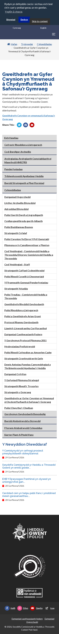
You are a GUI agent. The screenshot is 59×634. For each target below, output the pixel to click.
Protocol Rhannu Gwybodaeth (21, 322)
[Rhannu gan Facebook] (25, 125)
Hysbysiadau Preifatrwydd (19, 346)
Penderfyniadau (13, 169)
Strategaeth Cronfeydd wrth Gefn (23, 358)
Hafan (14, 44)
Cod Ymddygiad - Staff (17, 264)
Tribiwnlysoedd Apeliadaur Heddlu (24, 176)
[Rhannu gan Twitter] (19, 125)
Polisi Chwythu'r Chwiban (18, 407)
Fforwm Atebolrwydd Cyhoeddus (23, 427)
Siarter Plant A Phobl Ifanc (19, 434)
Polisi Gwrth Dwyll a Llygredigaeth (23, 215)
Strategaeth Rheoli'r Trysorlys (21, 386)
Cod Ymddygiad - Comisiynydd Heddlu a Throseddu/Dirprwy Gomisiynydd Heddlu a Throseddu (28, 255)
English (43, 28)
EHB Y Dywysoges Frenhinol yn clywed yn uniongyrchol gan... (26, 480)
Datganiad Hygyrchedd (17, 196)
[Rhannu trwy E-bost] (31, 125)
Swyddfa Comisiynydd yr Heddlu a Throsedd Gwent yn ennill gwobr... (29, 466)
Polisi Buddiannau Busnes (18, 227)
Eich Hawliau (11, 137)
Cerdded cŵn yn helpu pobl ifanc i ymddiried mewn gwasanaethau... (29, 494)
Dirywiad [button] (10, 19)
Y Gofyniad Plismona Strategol (21, 380)
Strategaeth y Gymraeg (17, 392)
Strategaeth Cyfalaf (15, 233)
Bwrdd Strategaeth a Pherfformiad (24, 183)
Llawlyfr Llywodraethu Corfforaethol (25, 328)
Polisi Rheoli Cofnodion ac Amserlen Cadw (28, 352)
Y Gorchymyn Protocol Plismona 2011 (25, 340)
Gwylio (39, 608)
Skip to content (40, 21)
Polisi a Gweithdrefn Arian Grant (22, 316)
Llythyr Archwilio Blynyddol (20, 202)
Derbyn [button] (24, 19)
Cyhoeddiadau (44, 44)
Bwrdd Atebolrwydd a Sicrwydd (22, 421)
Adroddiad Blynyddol (16, 209)
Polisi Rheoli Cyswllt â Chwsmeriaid (24, 276)
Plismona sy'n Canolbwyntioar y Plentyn (26, 245)
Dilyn (25, 608)
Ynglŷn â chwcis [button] (13, 12)
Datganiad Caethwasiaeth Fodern (23, 334)
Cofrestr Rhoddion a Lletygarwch (23, 144)
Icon (52, 608)
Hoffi (13, 608)
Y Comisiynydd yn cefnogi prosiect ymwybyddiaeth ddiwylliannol (22, 452)
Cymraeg (17, 28)
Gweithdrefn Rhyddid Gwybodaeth (24, 304)
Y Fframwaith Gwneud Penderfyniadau (26, 282)
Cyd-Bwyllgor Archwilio (17, 151)
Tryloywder (27, 44)
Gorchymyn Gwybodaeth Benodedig (25, 414)
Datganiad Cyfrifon (15, 374)
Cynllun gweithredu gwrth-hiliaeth (23, 221)
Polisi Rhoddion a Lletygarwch (21, 310)
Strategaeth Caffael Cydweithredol (24, 270)
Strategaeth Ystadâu (16, 288)
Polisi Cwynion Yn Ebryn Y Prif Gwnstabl (26, 239)
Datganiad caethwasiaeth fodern (27, 618)
